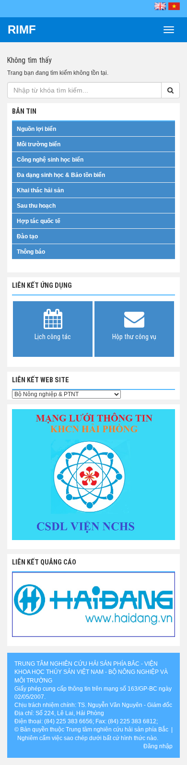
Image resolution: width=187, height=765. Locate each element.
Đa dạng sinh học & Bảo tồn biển (61, 175)
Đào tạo (27, 236)
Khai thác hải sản (40, 190)
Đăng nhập (158, 746)
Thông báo (31, 251)
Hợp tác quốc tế (38, 221)
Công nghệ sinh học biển (50, 159)
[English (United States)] (160, 6)
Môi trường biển (38, 144)
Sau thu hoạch (36, 205)
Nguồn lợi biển (36, 129)
